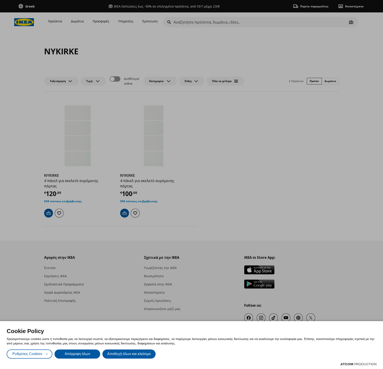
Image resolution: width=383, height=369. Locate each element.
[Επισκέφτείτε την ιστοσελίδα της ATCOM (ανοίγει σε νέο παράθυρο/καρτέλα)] (358, 364)
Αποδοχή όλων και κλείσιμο (129, 354)
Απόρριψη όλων (77, 354)
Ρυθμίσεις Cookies (27, 354)
